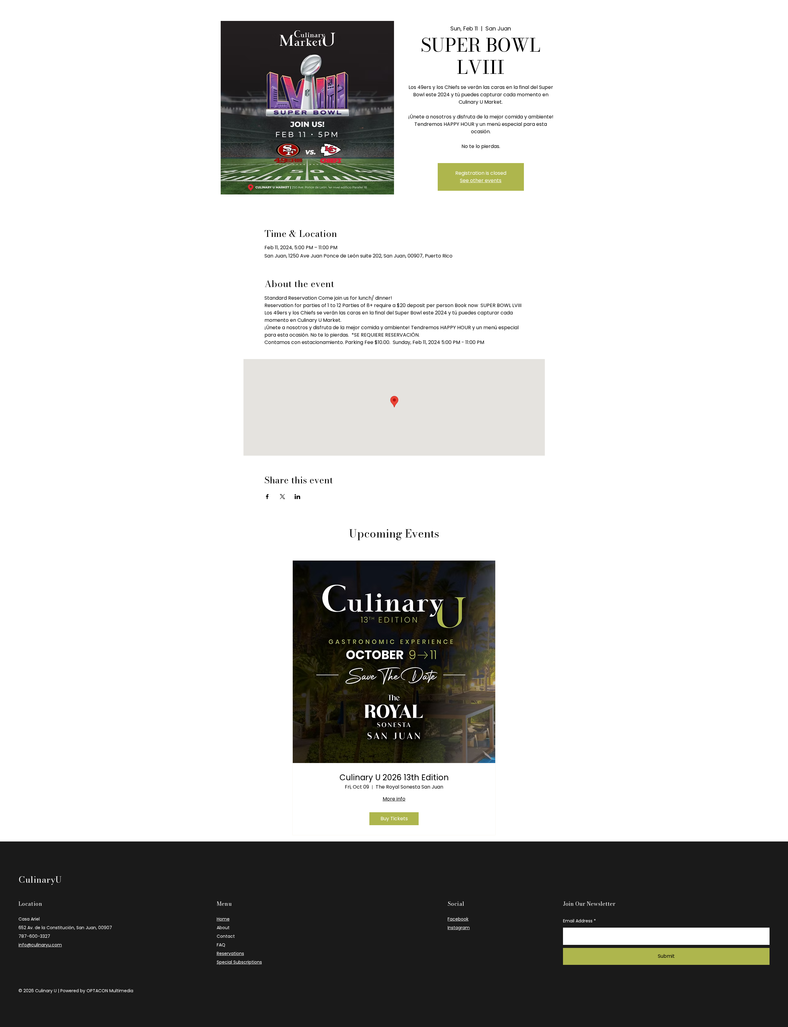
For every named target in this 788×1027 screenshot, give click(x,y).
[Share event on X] (282, 496)
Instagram (459, 928)
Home (223, 919)
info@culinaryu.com (40, 945)
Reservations (230, 953)
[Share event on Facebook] (267, 496)
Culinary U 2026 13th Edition (394, 777)
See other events (480, 180)
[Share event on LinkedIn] (297, 496)
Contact (226, 936)
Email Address (578, 921)
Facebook (458, 919)
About (223, 928)
